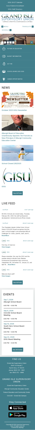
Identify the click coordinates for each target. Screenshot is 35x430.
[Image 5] (13, 42)
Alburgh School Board (13, 302)
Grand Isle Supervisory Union (16, 385)
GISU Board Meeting (12, 339)
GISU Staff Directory (15, 9)
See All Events (17, 350)
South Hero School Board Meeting (14, 327)
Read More (5, 235)
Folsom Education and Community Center (16, 392)
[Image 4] (11, 42)
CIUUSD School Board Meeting (13, 314)
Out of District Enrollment (15, 6)
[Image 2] (5, 42)
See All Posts (17, 193)
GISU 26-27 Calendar (15, 2)
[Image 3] (8, 42)
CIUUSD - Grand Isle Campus (16, 396)
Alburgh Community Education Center (16, 389)
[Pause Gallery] (31, 42)
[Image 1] (2, 42)
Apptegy (21, 427)
